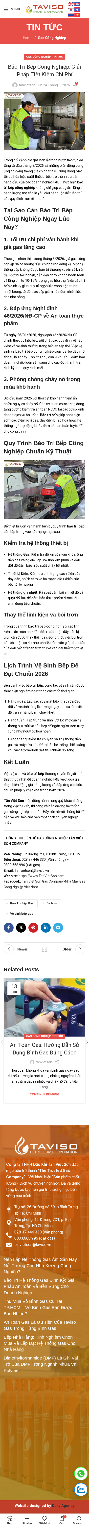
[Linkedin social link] (46, 928)
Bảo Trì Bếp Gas (22, 903)
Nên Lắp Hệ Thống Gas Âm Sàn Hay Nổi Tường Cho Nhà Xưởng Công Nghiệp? (40, 1265)
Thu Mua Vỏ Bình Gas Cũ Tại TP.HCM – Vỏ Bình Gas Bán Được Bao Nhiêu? (38, 1307)
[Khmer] (77, 4)
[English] (71, 4)
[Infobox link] (44, 1506)
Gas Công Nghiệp (52, 38)
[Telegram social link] (58, 928)
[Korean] (71, 9)
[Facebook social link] (9, 928)
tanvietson (27, 85)
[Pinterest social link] (33, 928)
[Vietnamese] (77, 15)
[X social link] (21, 928)
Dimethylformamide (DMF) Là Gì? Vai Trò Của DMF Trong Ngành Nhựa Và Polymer (41, 1364)
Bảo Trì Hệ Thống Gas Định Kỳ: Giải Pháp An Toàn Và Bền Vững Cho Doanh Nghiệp (39, 1286)
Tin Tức (57, 56)
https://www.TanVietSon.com (41, 876)
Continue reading (44, 1094)
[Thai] (71, 15)
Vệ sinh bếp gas (21, 913)
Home (27, 38)
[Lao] (77, 9)
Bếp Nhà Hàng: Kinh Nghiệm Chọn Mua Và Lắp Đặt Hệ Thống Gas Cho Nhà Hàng (39, 1343)
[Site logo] (44, 9)
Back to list (44, 949)
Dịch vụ (51, 903)
